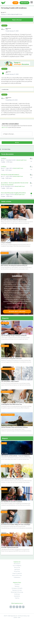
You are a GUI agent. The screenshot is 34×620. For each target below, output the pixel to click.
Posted (12, 31)
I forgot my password (17, 573)
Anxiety (20, 590)
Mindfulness (17, 594)
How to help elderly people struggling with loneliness (13, 193)
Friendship (17, 584)
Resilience (17, 586)
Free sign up (24, 2)
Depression (14, 590)
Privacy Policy (17, 571)
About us (14, 575)
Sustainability (17, 596)
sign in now (4, 127)
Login (15, 2)
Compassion (14, 588)
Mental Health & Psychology (17, 592)
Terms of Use (17, 567)
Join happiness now (24, 307)
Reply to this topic (17, 19)
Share (17, 142)
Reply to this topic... (9, 134)
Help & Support (17, 563)
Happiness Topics (17, 582)
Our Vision (19, 575)
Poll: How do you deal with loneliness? (10, 174)
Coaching (17, 598)
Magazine (19, 565)
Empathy (20, 588)
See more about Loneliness (17, 311)
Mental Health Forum (16, 14)
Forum (14, 565)
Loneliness (3, 158)
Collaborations (17, 577)
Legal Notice (17, 569)
